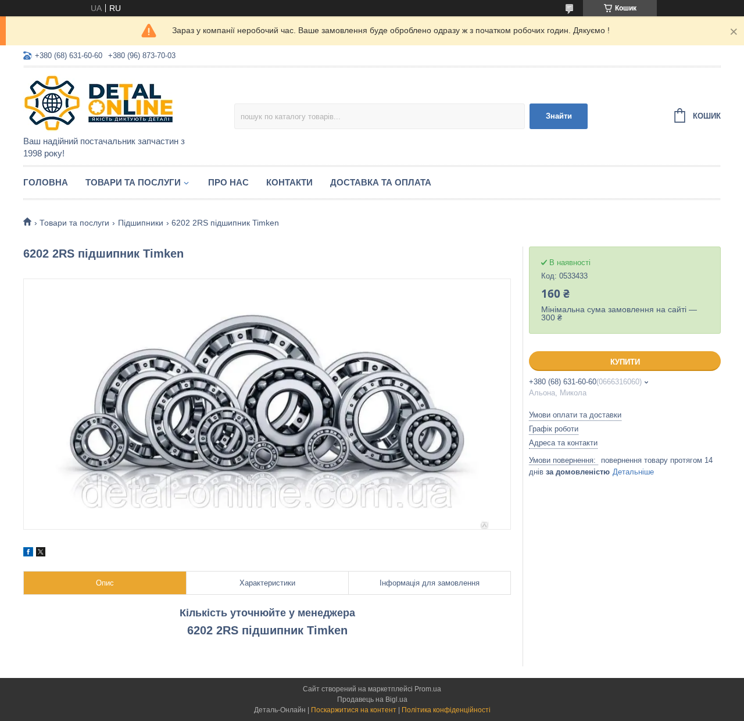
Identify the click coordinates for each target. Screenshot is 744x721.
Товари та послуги (133, 182)
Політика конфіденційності (446, 710)
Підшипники (140, 222)
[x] (40, 553)
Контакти (289, 182)
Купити (625, 362)
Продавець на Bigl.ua (372, 699)
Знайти (559, 116)
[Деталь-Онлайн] (125, 102)
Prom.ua (427, 689)
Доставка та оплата (380, 182)
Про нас (228, 182)
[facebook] (28, 553)
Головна (45, 182)
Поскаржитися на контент (353, 710)
